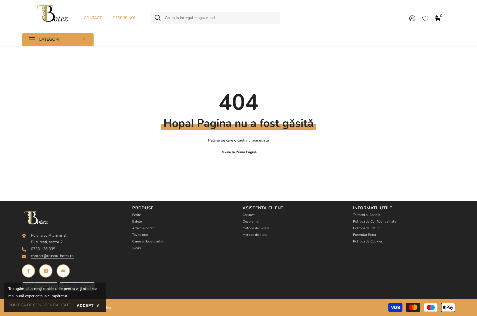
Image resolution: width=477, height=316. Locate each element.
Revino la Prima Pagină (239, 152)
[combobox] (220, 18)
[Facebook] (28, 271)
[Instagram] (45, 271)
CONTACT (93, 17)
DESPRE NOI (124, 17)
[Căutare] (215, 18)
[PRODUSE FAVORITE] (425, 18)
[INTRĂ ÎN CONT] (412, 18)
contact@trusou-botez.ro (52, 255)
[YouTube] (63, 271)
